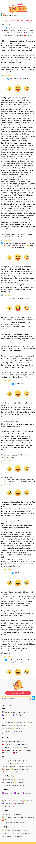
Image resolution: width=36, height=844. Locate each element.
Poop (26, 769)
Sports (6, 836)
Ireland (24, 747)
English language (10, 766)
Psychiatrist (20, 731)
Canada (18, 32)
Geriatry (19, 780)
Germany (25, 28)
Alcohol (11, 660)
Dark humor (25, 766)
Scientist (7, 722)
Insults (19, 763)
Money (7, 830)
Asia (31, 30)
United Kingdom (9, 30)
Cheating (16, 801)
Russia (22, 30)
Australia (28, 32)
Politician (7, 725)
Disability (7, 780)
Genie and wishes (26, 817)
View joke (6, 75)
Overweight (8, 782)
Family (23, 712)
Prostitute (24, 78)
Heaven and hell (9, 817)
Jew (18, 793)
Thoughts (8, 760)
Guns (27, 833)
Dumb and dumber (11, 785)
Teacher (18, 728)
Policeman (20, 725)
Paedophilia (8, 806)
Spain (28, 35)
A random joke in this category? (18, 20)
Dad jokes (9, 763)
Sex (28, 660)
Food (6, 769)
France (8, 32)
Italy (8, 35)
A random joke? (18, 693)
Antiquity (17, 836)
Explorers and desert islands (13, 822)
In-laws (6, 715)
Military (7, 734)
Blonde (19, 782)
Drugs (17, 833)
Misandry (17, 715)
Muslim (27, 793)
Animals (18, 814)
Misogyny (7, 803)
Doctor (18, 722)
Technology (21, 760)
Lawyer (7, 728)
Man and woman (10, 712)
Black (23, 785)
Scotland (18, 35)
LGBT (27, 801)
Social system (20, 830)
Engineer (7, 731)
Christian (14, 78)
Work (28, 722)
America (13, 28)
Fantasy (7, 814)
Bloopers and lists (10, 772)
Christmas (19, 383)
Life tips (16, 769)
